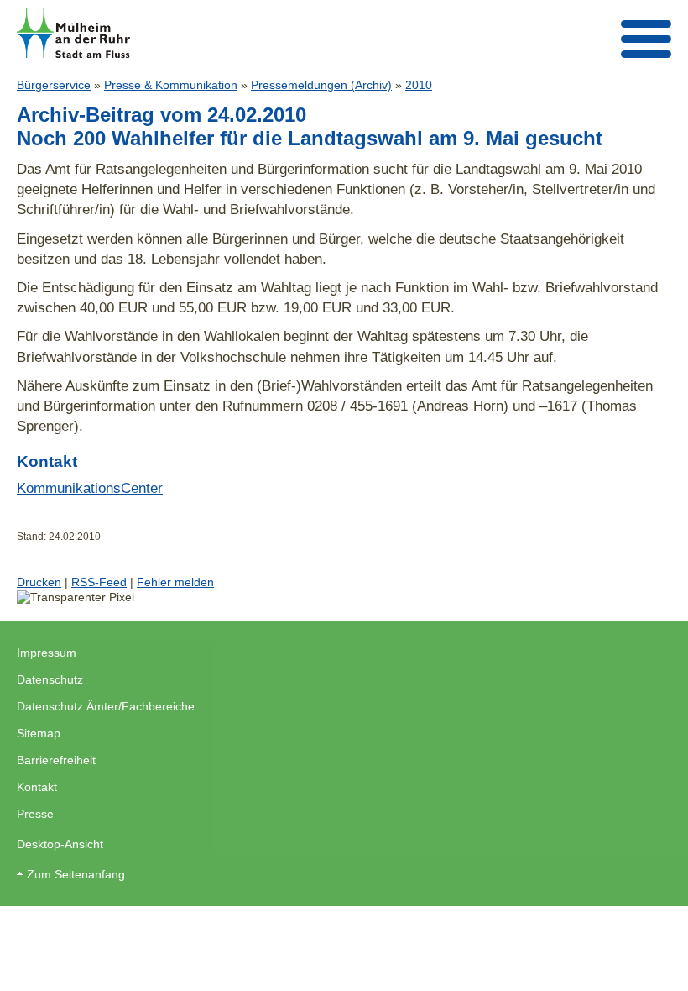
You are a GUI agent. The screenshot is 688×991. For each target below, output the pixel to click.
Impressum (46, 652)
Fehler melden (175, 582)
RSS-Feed (99, 582)
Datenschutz (50, 679)
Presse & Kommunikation (170, 85)
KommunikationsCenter (90, 488)
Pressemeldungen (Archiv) (321, 85)
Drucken (39, 582)
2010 (418, 85)
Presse (35, 814)
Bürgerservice (54, 85)
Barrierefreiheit (56, 760)
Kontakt (37, 787)
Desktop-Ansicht (60, 844)
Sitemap (38, 733)
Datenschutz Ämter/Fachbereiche (106, 706)
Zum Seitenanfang (76, 874)
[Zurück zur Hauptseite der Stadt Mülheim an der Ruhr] (73, 33)
